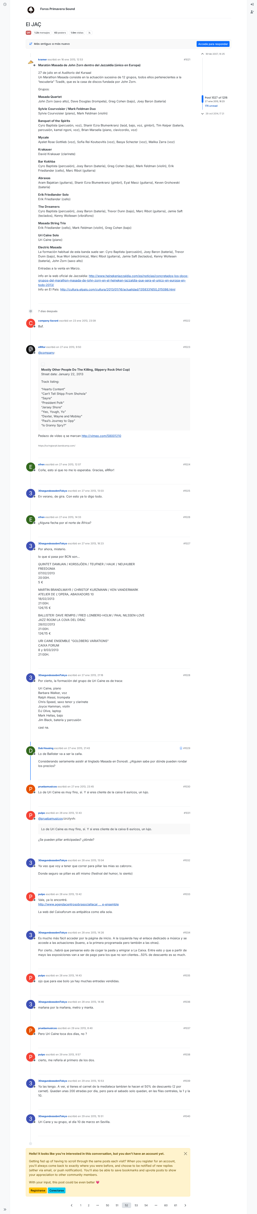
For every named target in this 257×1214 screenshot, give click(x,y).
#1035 (186, 975)
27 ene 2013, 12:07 (70, 464)
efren (41, 464)
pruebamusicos (47, 786)
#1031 (187, 812)
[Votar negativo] (179, 299)
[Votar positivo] (166, 299)
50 (107, 1205)
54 (146, 1205)
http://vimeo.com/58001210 (101, 436)
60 (166, 1205)
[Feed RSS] (89, 33)
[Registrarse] (252, 12)
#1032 (186, 860)
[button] (5, 1209)
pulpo (41, 812)
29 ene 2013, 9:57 (70, 1054)
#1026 (186, 517)
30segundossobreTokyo (52, 490)
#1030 (186, 786)
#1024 (186, 464)
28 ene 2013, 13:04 (93, 860)
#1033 (186, 894)
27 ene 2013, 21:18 (92, 675)
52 (126, 1205)
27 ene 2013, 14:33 (70, 517)
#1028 (186, 675)
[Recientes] (5, 5)
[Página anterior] (72, 1205)
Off (28, 32)
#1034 (186, 932)
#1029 (186, 748)
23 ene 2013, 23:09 (84, 320)
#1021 (187, 59)
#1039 (186, 1080)
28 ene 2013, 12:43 (70, 812)
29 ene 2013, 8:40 (82, 1028)
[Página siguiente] (185, 1205)
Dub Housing (45, 748)
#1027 (186, 543)
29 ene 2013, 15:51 (92, 1116)
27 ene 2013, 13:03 (93, 490)
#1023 (186, 346)
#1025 (186, 490)
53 (136, 1205)
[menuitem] (252, 5)
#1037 (186, 1028)
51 (117, 1205)
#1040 (186, 1116)
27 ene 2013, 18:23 (93, 543)
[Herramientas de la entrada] (187, 299)
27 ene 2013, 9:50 (70, 346)
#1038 (186, 1054)
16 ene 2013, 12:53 (72, 59)
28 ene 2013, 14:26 (93, 932)
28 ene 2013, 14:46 (93, 1001)
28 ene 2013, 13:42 (70, 894)
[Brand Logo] (32, 9)
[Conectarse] (252, 5)
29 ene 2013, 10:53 (93, 1080)
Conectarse (56, 1190)
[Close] (185, 1153)
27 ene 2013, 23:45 (82, 786)
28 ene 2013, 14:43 (70, 975)
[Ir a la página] (98, 1205)
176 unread (211, 105)
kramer (42, 59)
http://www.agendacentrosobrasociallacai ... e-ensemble (78, 904)
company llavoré (48, 320)
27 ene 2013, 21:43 (79, 748)
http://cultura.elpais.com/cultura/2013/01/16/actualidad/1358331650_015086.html (117, 289)
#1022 (186, 320)
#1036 (186, 1001)
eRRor (42, 346)
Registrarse (38, 1190)
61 (175, 1205)
